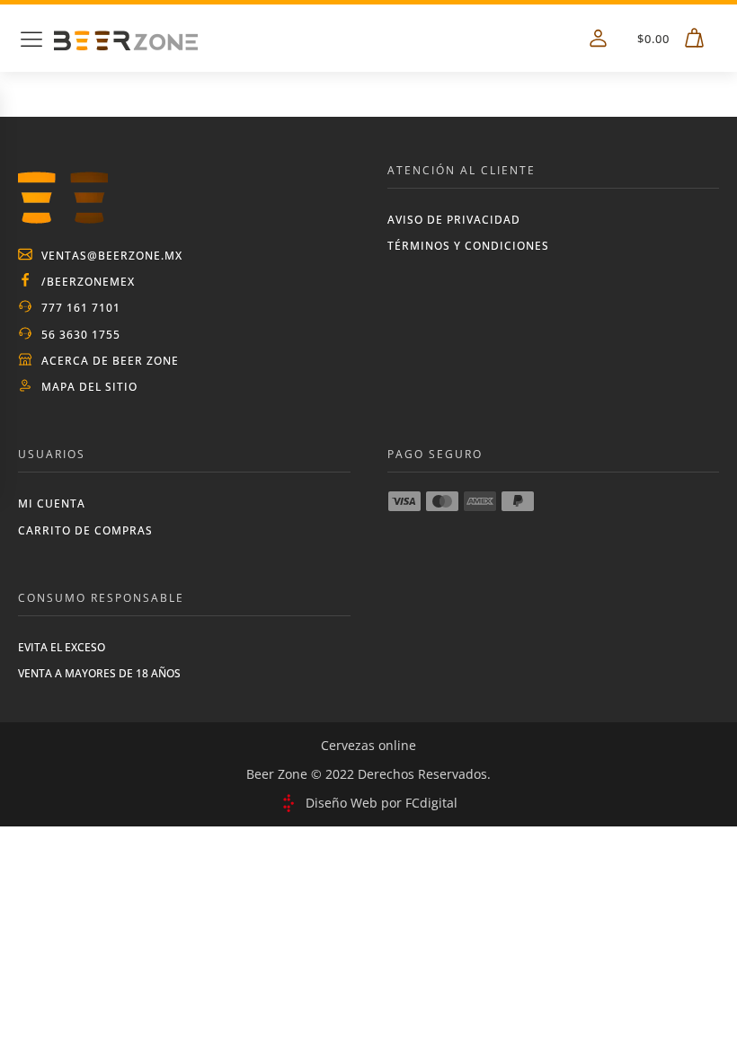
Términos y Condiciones (468, 245)
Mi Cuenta (51, 503)
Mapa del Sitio (89, 386)
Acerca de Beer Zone (110, 360)
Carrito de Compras (85, 530)
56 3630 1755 (80, 334)
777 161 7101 (80, 307)
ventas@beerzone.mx (111, 255)
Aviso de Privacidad (453, 219)
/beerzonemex (88, 281)
